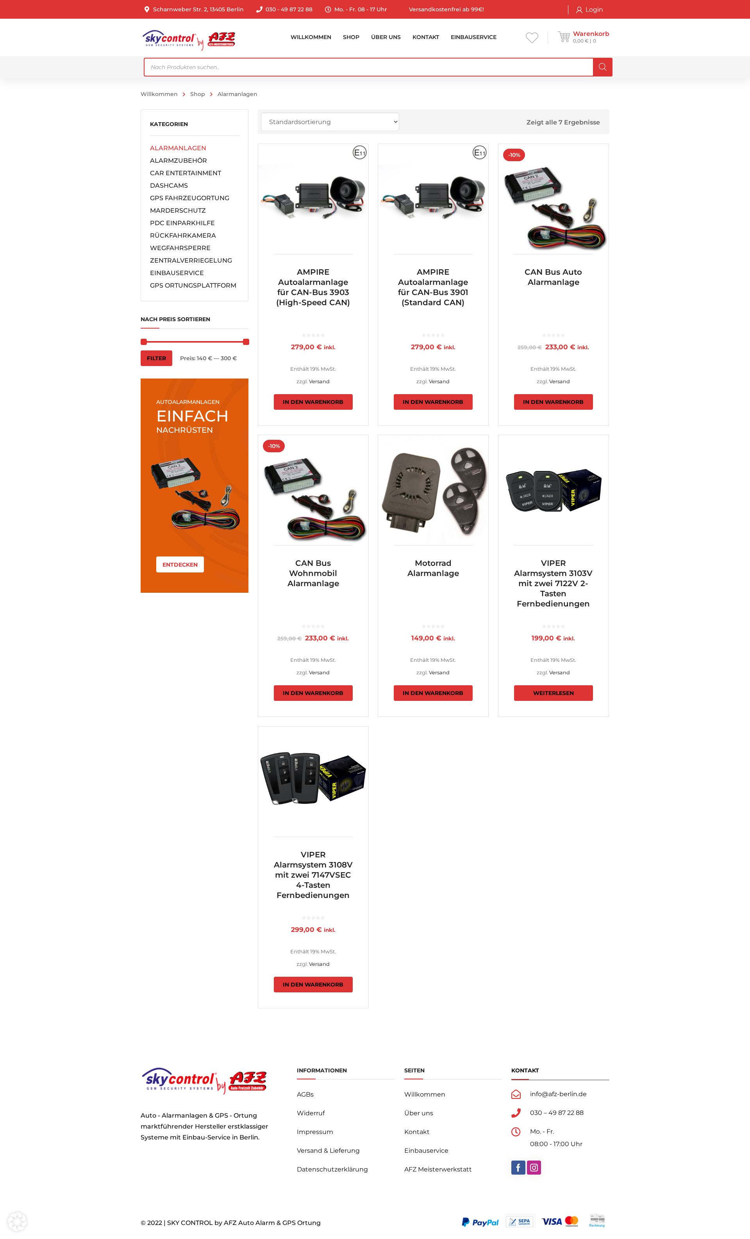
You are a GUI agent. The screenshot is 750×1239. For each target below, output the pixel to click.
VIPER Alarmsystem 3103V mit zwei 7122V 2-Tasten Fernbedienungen (553, 583)
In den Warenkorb (313, 401)
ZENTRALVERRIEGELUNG (191, 260)
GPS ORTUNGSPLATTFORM (193, 285)
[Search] (602, 67)
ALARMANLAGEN (178, 148)
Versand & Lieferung (328, 1150)
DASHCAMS (169, 185)
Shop (197, 94)
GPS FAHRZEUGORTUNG (189, 198)
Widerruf (311, 1113)
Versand (319, 381)
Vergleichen (357, 175)
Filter (156, 358)
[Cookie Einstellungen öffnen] (17, 1229)
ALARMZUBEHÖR (178, 160)
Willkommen (159, 94)
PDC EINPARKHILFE (182, 223)
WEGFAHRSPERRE (180, 248)
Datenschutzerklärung (332, 1169)
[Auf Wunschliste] (357, 161)
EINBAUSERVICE (177, 273)
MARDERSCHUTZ (178, 210)
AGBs (305, 1094)
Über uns (418, 1113)
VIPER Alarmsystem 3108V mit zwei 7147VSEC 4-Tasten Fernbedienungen (313, 875)
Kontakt (417, 1132)
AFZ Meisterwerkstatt (438, 1169)
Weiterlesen (553, 693)
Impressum (315, 1132)
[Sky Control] (188, 37)
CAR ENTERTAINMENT (185, 173)
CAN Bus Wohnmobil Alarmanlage (313, 573)
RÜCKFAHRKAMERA (183, 235)
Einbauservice (426, 1150)
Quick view (313, 199)
